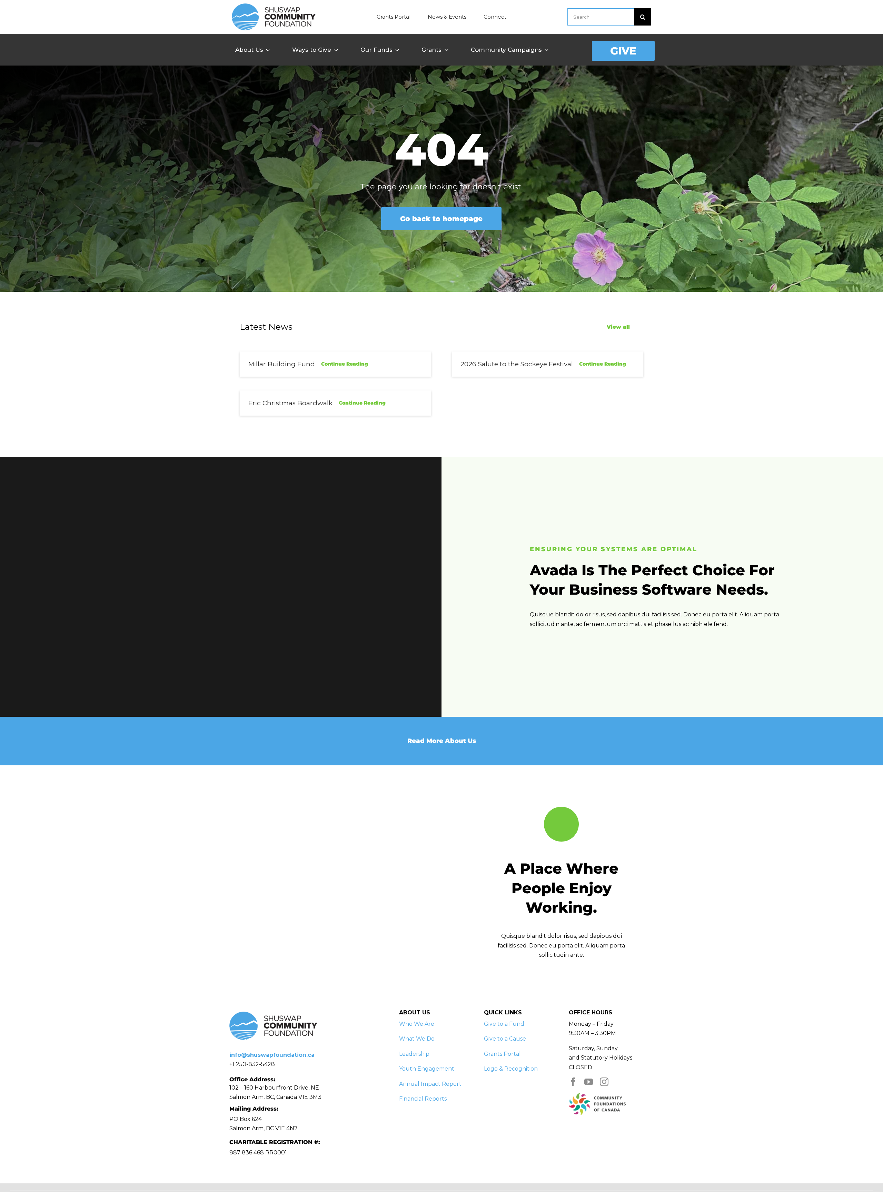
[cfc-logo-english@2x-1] (597, 1095)
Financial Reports (423, 1098)
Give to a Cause (505, 1038)
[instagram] (604, 1081)
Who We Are (416, 1024)
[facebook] (573, 1081)
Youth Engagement (426, 1068)
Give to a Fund (504, 1024)
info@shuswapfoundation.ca (272, 1055)
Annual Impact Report (430, 1084)
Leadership (414, 1054)
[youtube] (588, 1081)
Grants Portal (502, 1054)
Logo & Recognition (511, 1068)
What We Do (417, 1038)
